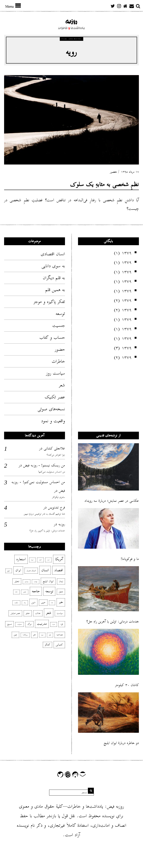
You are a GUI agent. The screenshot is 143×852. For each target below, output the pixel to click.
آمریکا (59, 559)
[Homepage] (125, 6)
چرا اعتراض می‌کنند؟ (56, 455)
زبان (25, 602)
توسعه (60, 313)
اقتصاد (58, 570)
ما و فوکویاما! (130, 558)
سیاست (60, 613)
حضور (113, 172)
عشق (28, 613)
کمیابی (59, 644)
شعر (62, 385)
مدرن (53, 624)
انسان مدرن (31, 570)
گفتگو (47, 645)
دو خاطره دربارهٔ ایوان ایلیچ (121, 742)
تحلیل (17, 581)
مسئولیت (19, 624)
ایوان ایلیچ (48, 581)
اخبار (40, 559)
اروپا (32, 559)
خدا (52, 602)
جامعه (36, 591)
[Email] (131, 6)
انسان (45, 570)
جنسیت (58, 325)
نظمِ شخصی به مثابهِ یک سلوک (104, 184)
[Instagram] (119, 6)
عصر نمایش (15, 613)
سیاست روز (55, 373)
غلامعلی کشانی (54, 448)
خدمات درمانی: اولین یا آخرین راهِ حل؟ (47, 531)
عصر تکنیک (55, 397)
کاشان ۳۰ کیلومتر (127, 685)
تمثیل (61, 591)
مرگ (29, 624)
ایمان (61, 581)
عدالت (37, 613)
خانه (16, 591)
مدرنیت (42, 623)
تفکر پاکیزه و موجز (49, 301)
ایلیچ (8, 570)
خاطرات (58, 361)
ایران (18, 570)
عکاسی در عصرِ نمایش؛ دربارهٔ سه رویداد (112, 500)
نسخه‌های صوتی (51, 409)
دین (33, 602)
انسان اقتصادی (53, 254)
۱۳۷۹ (126, 253)
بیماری (26, 581)
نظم (50, 634)
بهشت (35, 581)
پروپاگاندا (25, 634)
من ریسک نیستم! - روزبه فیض (44, 465)
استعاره (21, 559)
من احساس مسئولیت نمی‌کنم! (51, 472)
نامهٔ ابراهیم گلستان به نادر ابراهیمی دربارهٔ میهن (44, 514)
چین (15, 635)
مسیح (9, 624)
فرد (62, 624)
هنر (34, 635)
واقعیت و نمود (53, 421)
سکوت (16, 602)
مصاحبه (60, 635)
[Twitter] (112, 6)
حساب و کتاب (52, 337)
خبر (61, 602)
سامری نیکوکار (58, 497)
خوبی (43, 602)
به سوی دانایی (53, 266)
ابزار (48, 559)
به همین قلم (55, 289)
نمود (42, 634)
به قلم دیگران (54, 278)
